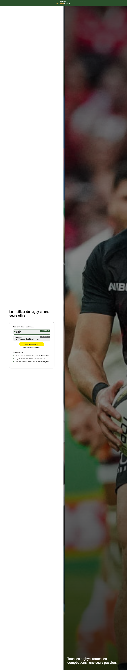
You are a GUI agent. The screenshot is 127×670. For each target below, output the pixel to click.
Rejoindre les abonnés (31, 344)
